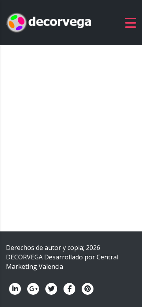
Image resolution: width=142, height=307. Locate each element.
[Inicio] (49, 22)
